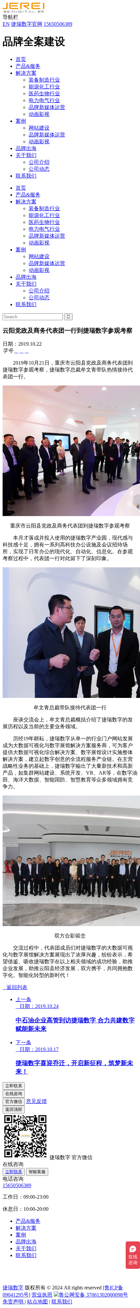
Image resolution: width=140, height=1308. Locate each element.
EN (6, 24)
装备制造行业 (44, 80)
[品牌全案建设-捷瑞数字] (23, 11)
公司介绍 (39, 162)
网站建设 (39, 128)
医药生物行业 (44, 93)
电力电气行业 (44, 100)
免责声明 (14, 1301)
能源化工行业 (44, 86)
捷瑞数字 (13, 1287)
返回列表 (15, 987)
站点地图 (37, 1301)
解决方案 (26, 73)
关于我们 (26, 155)
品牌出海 (26, 148)
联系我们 (26, 176)
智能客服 (37, 1171)
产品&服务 (28, 66)
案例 (21, 121)
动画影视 (39, 114)
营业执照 (42, 1295)
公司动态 (39, 169)
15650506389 (58, 24)
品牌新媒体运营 (47, 107)
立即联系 (13, 1171)
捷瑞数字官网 (26, 24)
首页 (21, 59)
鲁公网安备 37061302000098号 (93, 1295)
